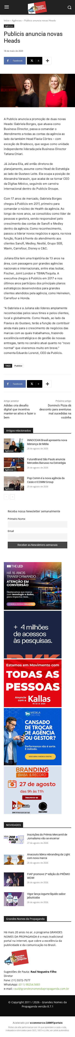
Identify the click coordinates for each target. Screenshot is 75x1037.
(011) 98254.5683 (29, 984)
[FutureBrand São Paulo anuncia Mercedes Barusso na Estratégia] (14, 465)
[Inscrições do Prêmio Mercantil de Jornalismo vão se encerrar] (14, 840)
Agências (17, 20)
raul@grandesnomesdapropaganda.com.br (41, 988)
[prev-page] (6, 496)
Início (6, 20)
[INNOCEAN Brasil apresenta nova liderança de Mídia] (14, 445)
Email (11, 531)
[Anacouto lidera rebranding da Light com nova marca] (14, 860)
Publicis (18, 365)
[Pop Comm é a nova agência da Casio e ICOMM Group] (14, 483)
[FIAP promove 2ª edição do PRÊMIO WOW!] (14, 879)
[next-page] (12, 496)
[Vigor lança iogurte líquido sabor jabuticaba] (14, 899)
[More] (47, 60)
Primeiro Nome (16, 519)
